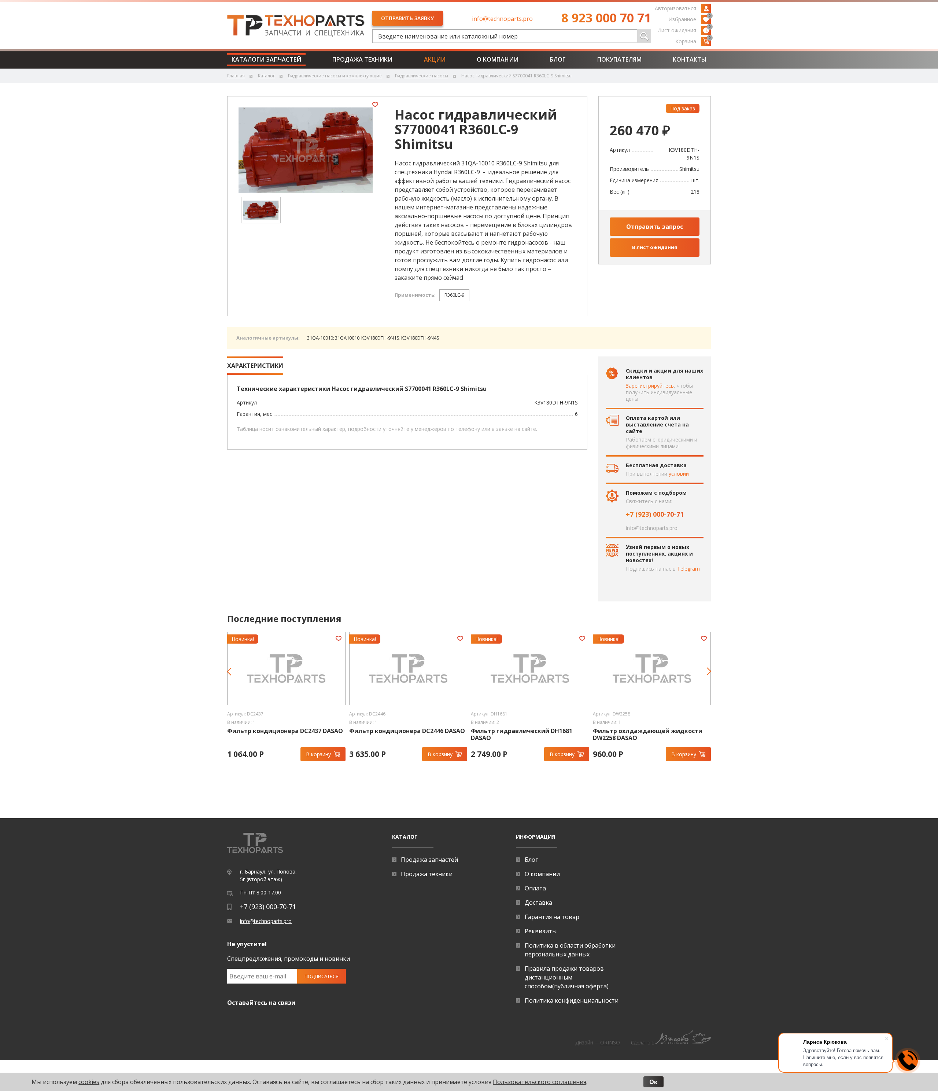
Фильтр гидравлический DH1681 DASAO (400, 735)
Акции (435, 59)
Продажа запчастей (429, 860)
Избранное (689, 19)
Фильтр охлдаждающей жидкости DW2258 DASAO (525, 735)
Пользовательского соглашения (539, 1082)
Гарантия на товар (552, 917)
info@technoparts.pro (502, 19)
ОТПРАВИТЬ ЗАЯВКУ (407, 18)
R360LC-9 (454, 295)
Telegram (688, 568)
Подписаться (321, 976)
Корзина (693, 41)
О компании (497, 59)
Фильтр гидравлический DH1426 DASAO (643, 735)
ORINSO (610, 1042)
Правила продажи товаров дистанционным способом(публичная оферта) (567, 977)
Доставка (538, 902)
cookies (88, 1082)
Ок (653, 1082)
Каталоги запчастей (266, 59)
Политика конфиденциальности (571, 1000)
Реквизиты (541, 931)
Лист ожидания (684, 30)
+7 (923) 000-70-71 (655, 514)
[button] (232, 676)
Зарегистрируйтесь (650, 385)
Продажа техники (362, 59)
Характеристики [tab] (255, 366)
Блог (558, 59)
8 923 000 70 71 (606, 17)
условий (679, 473)
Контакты (689, 59)
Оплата (535, 888)
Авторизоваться (675, 8)
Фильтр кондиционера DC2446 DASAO (285, 731)
